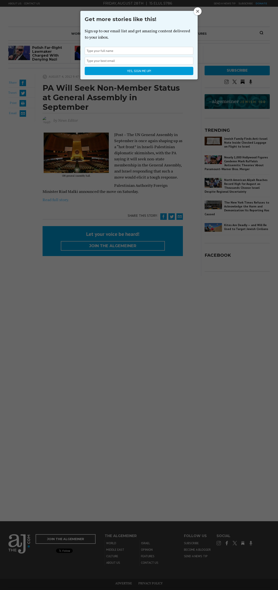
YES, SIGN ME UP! (139, 71)
